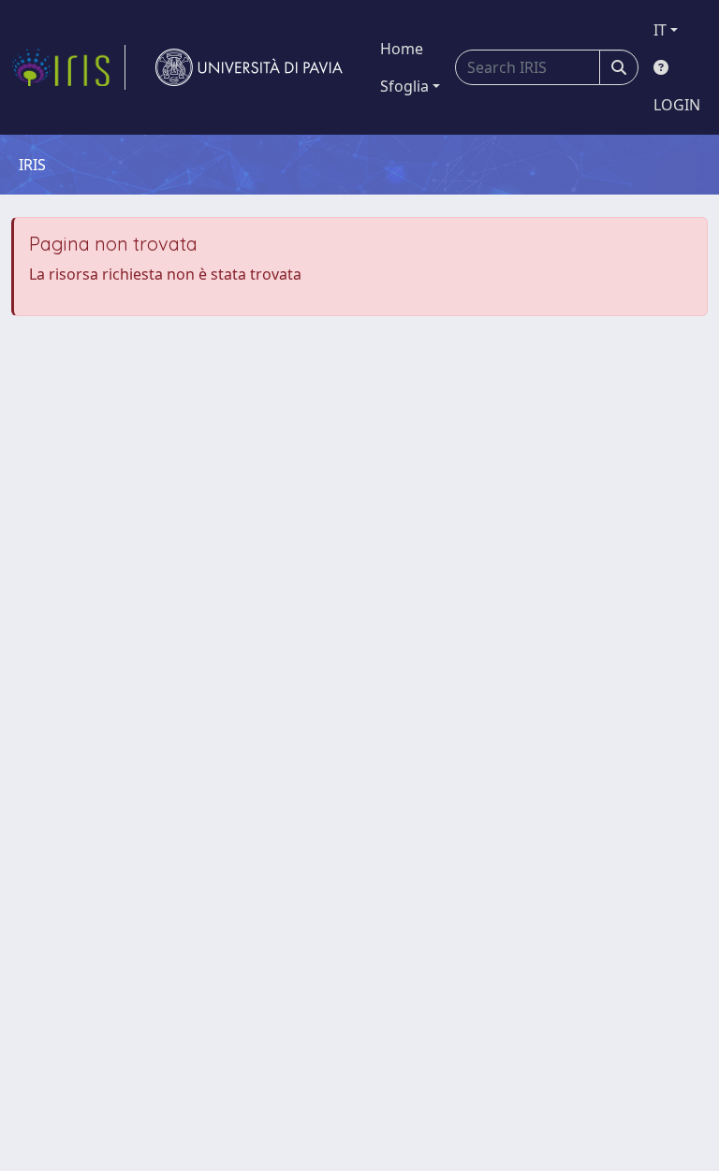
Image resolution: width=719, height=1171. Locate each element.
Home (401, 48)
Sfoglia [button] (404, 86)
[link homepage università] (249, 67)
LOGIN (676, 104)
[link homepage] (68, 67)
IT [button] (660, 30)
